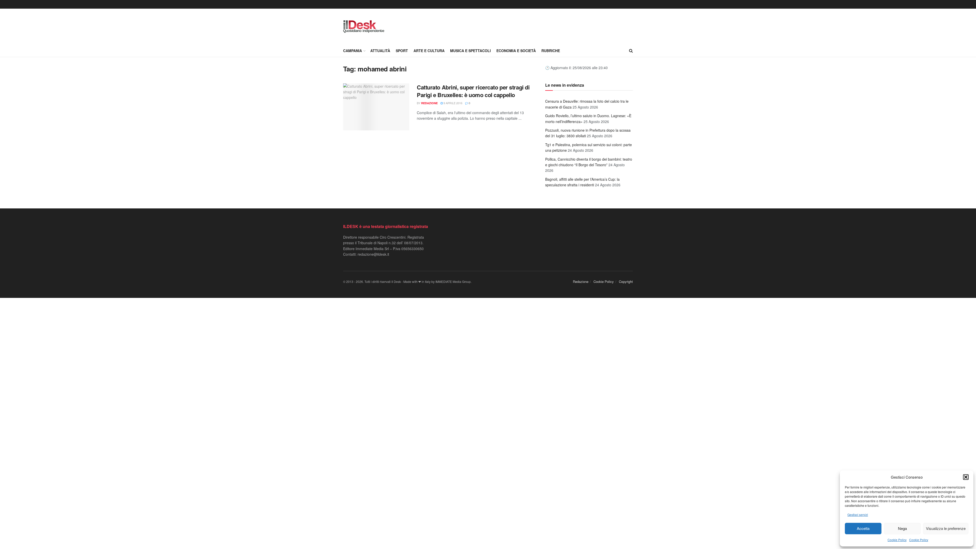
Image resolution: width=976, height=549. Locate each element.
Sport (402, 50)
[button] (965, 477)
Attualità (380, 50)
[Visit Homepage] (363, 26)
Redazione (429, 103)
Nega (902, 528)
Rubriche (550, 50)
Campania (352, 50)
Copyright (626, 281)
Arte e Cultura (429, 50)
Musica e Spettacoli (470, 50)
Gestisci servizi (857, 514)
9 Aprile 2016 (452, 103)
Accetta (863, 528)
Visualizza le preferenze (946, 528)
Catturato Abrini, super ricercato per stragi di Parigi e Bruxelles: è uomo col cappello (473, 91)
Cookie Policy (897, 540)
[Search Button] (631, 50)
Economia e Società (516, 50)
